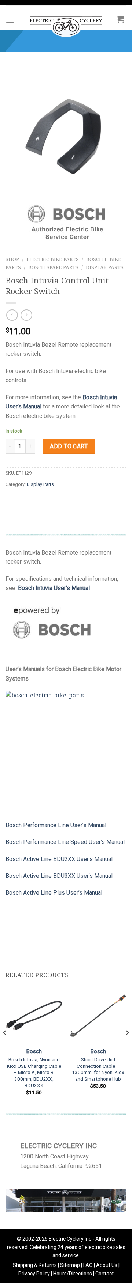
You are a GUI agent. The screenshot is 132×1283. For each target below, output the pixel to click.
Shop (12, 259)
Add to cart (69, 446)
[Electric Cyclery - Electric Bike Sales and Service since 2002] (66, 23)
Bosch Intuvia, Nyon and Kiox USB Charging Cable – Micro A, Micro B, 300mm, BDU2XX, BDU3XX (34, 1072)
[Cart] (120, 19)
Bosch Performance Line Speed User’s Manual (65, 841)
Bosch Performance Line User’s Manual (56, 825)
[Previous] (5, 1047)
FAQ (88, 1265)
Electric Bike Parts (52, 259)
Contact (104, 1273)
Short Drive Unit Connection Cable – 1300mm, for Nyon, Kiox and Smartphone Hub (98, 1069)
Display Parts (105, 267)
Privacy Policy (34, 1273)
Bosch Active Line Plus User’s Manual (54, 892)
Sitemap (70, 1265)
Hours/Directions (72, 1273)
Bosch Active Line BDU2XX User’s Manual (59, 859)
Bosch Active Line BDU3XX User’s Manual (59, 875)
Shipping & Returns (35, 1265)
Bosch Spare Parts (53, 267)
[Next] (127, 1047)
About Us (106, 1265)
